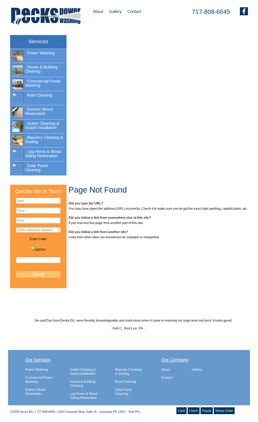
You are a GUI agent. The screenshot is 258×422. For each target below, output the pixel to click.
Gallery (115, 11)
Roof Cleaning (125, 385)
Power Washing (36, 373)
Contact (134, 11)
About (98, 11)
